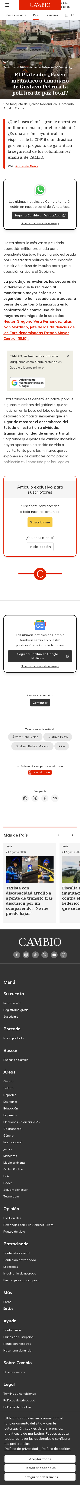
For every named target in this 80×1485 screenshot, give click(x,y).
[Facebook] (16, 954)
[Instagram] (26, 954)
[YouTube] (54, 954)
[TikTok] (35, 954)
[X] (44, 954)
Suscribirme (40, 522)
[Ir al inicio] (40, 5)
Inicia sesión (40, 546)
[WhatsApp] (63, 954)
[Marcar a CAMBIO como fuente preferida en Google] (40, 382)
